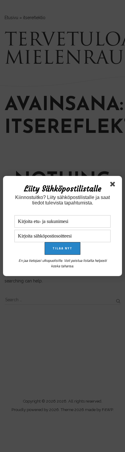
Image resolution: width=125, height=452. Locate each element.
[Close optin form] (113, 185)
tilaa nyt (62, 248)
